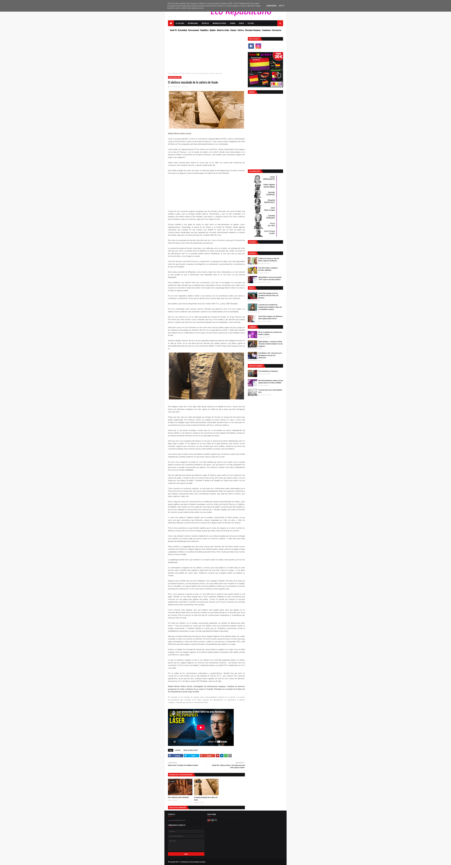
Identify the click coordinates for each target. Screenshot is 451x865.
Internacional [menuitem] (193, 23)
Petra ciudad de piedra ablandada (178, 797)
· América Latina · (223, 30)
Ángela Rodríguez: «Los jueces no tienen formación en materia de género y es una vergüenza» (270, 343)
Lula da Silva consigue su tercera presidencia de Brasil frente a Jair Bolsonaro (268, 295)
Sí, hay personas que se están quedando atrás (270, 391)
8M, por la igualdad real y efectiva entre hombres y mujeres (270, 333)
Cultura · (241, 30)
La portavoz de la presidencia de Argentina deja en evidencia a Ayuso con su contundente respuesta (270, 306)
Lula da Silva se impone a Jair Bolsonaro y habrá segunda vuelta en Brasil (270, 317)
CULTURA (177, 750)
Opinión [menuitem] (232, 23)
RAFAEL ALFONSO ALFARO (181, 73)
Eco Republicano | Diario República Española (192, 862)
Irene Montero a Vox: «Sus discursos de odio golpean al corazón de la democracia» (270, 355)
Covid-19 (173, 30)
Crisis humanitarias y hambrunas (268, 371)
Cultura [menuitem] (251, 23)
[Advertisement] (206, 53)
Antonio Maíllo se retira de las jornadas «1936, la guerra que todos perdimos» (270, 278)
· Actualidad (182, 30)
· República (204, 30)
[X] (265, 46)
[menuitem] (171, 23)
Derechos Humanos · (253, 30)
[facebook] (251, 46)
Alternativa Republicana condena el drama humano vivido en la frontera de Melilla (270, 381)
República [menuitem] (205, 23)
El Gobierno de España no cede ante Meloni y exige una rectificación (268, 259)
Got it (281, 6)
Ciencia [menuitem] (241, 23)
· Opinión (212, 30)
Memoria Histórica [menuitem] (219, 23)
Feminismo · (267, 30)
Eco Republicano (175, 86)
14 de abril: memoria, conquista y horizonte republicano (268, 269)
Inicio (169, 73)
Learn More (271, 6)
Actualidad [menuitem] (180, 23)
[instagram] (258, 46)
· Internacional (193, 30)
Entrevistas (276, 30)
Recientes (252, 253)
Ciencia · (234, 30)
